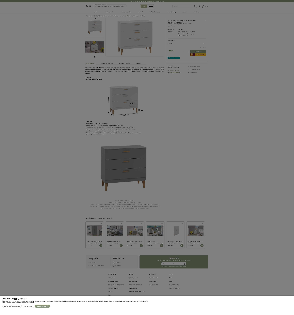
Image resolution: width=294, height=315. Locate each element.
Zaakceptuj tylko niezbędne (12, 306)
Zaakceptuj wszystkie (42, 306)
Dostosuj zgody (28, 306)
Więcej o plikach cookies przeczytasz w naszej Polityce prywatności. (18, 302)
